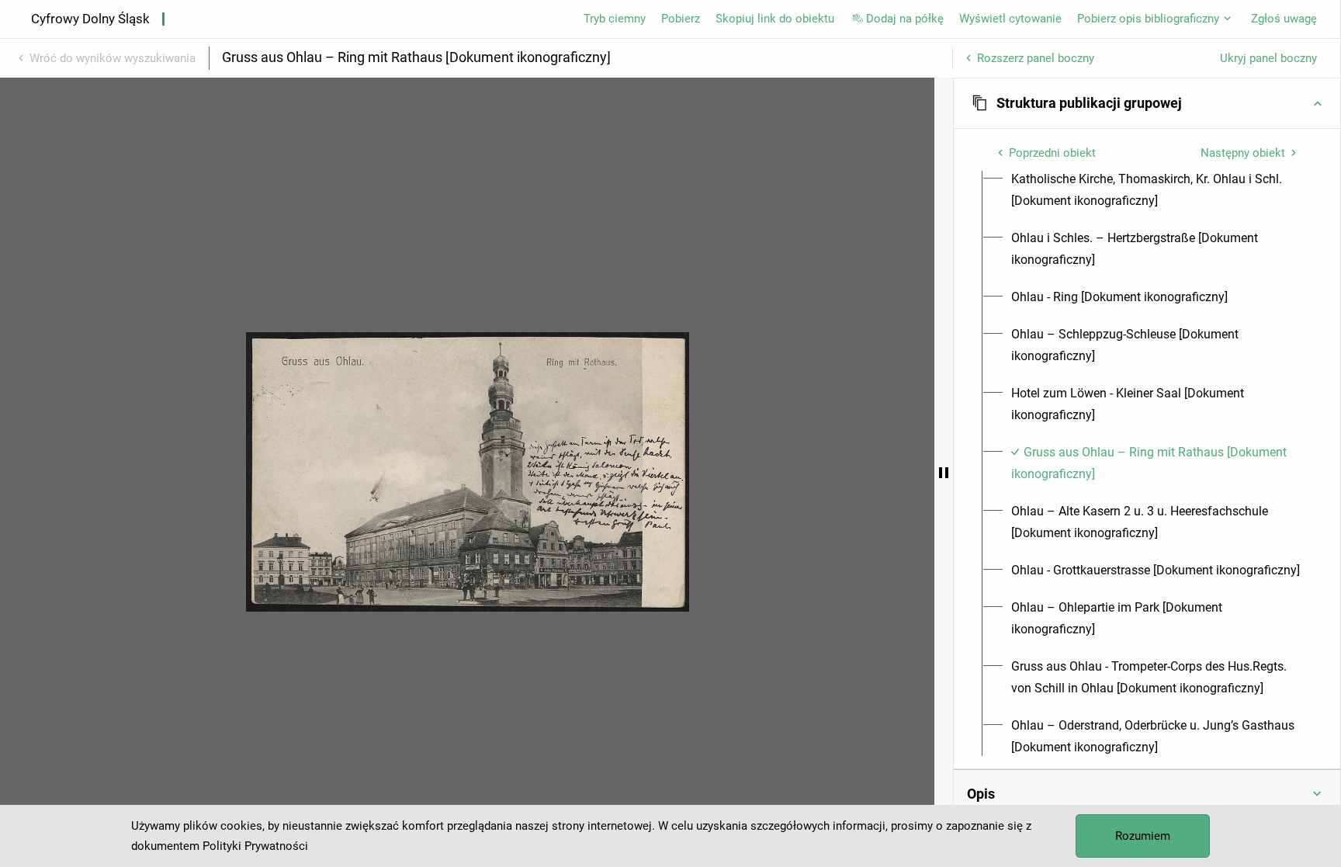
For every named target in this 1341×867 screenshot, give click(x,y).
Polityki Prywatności (255, 846)
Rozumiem (1142, 836)
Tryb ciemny (615, 19)
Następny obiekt (1243, 153)
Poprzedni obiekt (1052, 153)
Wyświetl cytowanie (1010, 19)
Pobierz (680, 19)
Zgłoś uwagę (1284, 19)
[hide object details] (943, 472)
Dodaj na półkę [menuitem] (905, 19)
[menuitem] (1156, 190)
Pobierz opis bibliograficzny (1148, 19)
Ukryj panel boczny (1268, 58)
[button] (1147, 103)
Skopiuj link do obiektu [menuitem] (775, 19)
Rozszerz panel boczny (1035, 58)
